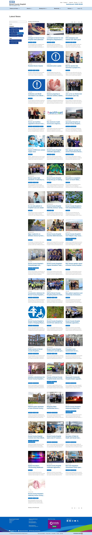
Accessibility (53, 533)
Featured (16, 30)
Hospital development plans (15, 40)
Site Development (13, 35)
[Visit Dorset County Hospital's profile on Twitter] (78, 521)
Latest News (20, 33)
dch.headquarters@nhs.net (33, 522)
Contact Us (71, 2)
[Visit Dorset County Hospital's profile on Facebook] (70, 521)
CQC (21, 28)
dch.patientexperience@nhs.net (33, 526)
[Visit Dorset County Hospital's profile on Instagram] (72, 521)
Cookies (57, 533)
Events (11, 30)
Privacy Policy (48, 533)
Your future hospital (14, 42)
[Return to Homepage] (17, 3)
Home (61, 2)
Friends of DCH (13, 33)
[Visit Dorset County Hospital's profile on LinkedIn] (67, 521)
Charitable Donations (14, 28)
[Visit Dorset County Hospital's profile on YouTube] (75, 521)
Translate (65, 2)
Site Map (61, 533)
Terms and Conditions (41, 533)
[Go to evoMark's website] (78, 533)
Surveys (20, 35)
